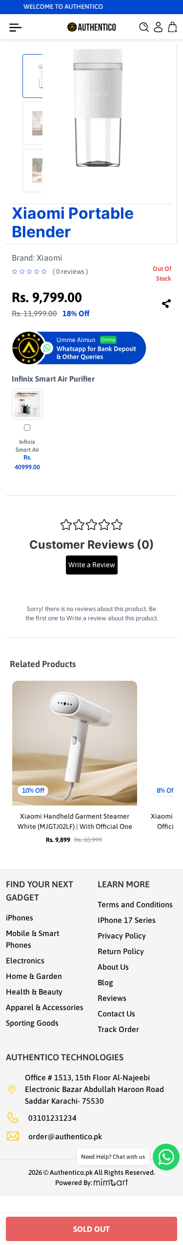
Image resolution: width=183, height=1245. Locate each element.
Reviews (112, 998)
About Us (113, 966)
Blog (105, 982)
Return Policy (121, 951)
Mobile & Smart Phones (32, 939)
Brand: (37, 258)
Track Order (118, 1029)
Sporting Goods (32, 1022)
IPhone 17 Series (127, 920)
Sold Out (91, 1229)
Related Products (43, 664)
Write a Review (91, 565)
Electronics (25, 960)
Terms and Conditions (135, 904)
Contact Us (116, 1013)
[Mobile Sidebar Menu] (17, 28)
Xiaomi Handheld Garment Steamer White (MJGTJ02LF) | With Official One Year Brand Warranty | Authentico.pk (75, 826)
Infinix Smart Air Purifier (53, 378)
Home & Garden (34, 976)
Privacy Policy (122, 935)
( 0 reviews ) (70, 271)
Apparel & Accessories (44, 1007)
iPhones (19, 917)
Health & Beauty (34, 991)
